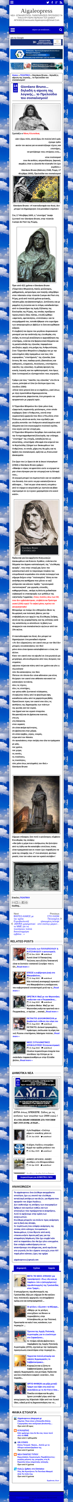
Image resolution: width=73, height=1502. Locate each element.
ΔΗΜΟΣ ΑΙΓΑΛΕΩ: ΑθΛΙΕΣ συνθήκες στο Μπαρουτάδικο (40, 1160)
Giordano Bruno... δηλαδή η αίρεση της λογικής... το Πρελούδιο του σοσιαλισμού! (39, 92)
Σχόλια (36, 1268)
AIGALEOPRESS (42, 1500)
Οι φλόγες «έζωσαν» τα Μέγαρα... (43, 1307)
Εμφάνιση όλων (53, 1480)
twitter (47, 2)
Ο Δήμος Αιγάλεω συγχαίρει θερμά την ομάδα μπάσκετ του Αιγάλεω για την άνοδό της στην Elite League (40, 1147)
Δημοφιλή (21, 1268)
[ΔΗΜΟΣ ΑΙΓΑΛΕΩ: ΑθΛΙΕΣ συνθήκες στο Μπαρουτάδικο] (19, 1163)
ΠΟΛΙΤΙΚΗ (25, 897)
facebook (52, 2)
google (56, 2)
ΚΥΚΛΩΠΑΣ (23, 1430)
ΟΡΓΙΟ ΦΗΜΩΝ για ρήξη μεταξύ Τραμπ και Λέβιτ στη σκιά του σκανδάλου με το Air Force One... (43, 1387)
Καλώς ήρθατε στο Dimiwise (30, 1469)
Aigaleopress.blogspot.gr (29, 1418)
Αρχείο (51, 1268)
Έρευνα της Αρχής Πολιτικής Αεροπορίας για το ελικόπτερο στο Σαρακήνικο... (41, 1334)
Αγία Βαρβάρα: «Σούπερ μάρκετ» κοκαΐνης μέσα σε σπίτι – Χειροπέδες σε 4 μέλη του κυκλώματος (40, 1132)
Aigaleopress (36, 10)
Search (60, 29)
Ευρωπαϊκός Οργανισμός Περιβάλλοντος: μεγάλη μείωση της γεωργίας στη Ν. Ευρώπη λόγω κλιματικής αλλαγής (36, 1459)
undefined (48, 954)
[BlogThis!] (16, 902)
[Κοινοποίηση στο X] (20, 902)
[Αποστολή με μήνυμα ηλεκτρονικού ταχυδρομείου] (13, 902)
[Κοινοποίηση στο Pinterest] (26, 902)
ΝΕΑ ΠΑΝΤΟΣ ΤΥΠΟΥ (27, 1454)
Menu (12, 2)
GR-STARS (22, 1442)
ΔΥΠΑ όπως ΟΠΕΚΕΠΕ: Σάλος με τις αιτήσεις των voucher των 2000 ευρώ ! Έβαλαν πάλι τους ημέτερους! (36, 1114)
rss (61, 2)
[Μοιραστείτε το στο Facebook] (23, 902)
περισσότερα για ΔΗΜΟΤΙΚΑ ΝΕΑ (36, 1177)
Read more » (23, 967)
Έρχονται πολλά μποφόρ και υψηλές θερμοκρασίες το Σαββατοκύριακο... (41, 1359)
